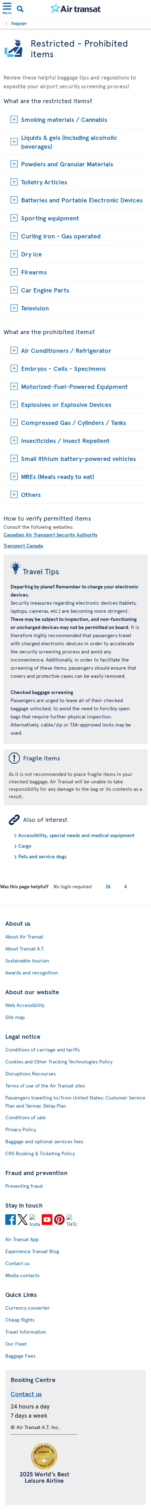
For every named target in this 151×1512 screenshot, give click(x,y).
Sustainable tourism (27, 960)
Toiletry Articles (44, 181)
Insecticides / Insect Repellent (65, 440)
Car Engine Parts (45, 289)
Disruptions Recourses (30, 1073)
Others (31, 494)
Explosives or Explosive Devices (66, 404)
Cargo (24, 845)
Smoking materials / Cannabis (64, 119)
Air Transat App (22, 1239)
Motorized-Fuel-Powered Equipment (74, 386)
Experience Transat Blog (32, 1251)
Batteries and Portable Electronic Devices (82, 199)
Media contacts (22, 1275)
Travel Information (25, 1331)
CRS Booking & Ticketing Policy (40, 1153)
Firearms (34, 271)
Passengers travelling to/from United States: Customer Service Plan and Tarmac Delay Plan (75, 1101)
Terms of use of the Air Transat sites (45, 1085)
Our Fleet (16, 1343)
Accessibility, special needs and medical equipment (76, 835)
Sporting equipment (50, 217)
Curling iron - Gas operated (61, 235)
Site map (15, 1017)
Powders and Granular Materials (67, 163)
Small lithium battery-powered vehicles (78, 458)
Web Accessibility (24, 1005)
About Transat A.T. (25, 948)
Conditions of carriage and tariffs (42, 1049)
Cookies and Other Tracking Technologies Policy (58, 1061)
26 (108, 886)
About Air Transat (24, 936)
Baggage (19, 23)
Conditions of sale (25, 1117)
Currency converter (27, 1307)
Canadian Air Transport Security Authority (51, 534)
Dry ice (31, 253)
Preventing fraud (23, 1185)
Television (35, 307)
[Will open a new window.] (10, 1220)
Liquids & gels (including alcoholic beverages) (69, 141)
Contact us (17, 1263)
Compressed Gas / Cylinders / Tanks (73, 422)
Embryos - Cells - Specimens (63, 368)
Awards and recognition (31, 972)
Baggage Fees (20, 1355)
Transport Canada (23, 545)
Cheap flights (19, 1319)
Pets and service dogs (42, 856)
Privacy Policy (20, 1129)
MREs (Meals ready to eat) (57, 476)
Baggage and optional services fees (44, 1141)
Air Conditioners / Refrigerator (66, 350)
